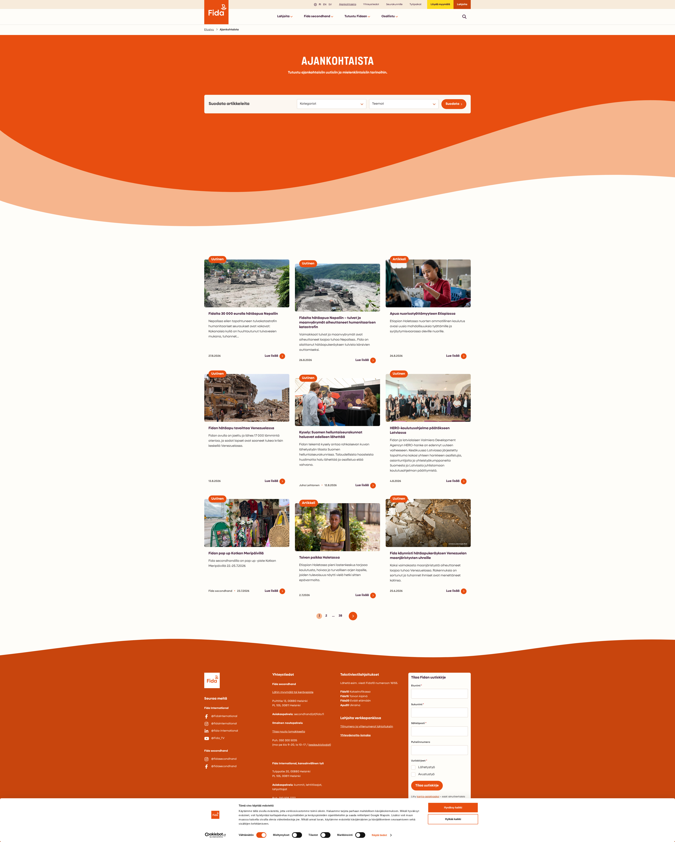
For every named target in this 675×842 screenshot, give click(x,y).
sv (329, 4)
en (324, 4)
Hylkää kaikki (453, 819)
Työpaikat (416, 4)
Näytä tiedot (379, 835)
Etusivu (209, 29)
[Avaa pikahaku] (464, 16)
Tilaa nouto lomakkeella (288, 731)
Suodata (452, 104)
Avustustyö (426, 774)
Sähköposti (418, 723)
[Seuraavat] (354, 616)
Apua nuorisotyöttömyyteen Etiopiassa (422, 314)
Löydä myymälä (440, 4)
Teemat (378, 103)
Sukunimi (416, 704)
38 (340, 616)
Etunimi (415, 685)
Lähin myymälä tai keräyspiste (292, 692)
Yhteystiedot (371, 4)
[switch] (297, 835)
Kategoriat (308, 103)
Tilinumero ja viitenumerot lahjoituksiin (366, 726)
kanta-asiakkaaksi (428, 796)
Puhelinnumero (420, 742)
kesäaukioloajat (319, 745)
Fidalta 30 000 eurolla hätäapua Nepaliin (243, 314)
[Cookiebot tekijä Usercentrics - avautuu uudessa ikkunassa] (215, 835)
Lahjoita (462, 4)
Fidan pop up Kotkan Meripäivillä (236, 553)
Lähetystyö (426, 767)
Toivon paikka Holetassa (319, 557)
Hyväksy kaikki (453, 807)
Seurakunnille (394, 4)
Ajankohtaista (347, 4)
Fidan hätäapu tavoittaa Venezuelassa (241, 428)
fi (319, 4)
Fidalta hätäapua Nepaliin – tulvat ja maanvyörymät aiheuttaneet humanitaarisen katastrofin (337, 322)
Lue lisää (271, 356)
